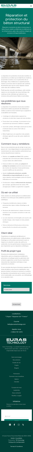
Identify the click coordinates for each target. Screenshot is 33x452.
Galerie (17, 379)
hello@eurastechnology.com (16, 324)
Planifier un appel (16, 395)
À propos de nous (16, 387)
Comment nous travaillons (16, 376)
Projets (16, 365)
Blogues (16, 368)
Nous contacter (16, 393)
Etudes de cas (16, 362)
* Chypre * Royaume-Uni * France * (16, 316)
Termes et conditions (16, 446)
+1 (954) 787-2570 (16, 332)
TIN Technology (20, 440)
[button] (31, 6)
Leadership (16, 390)
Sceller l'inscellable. (16, 438)
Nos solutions (16, 360)
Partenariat (16, 373)
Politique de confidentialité (16, 442)
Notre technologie (17, 357)
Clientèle (16, 382)
